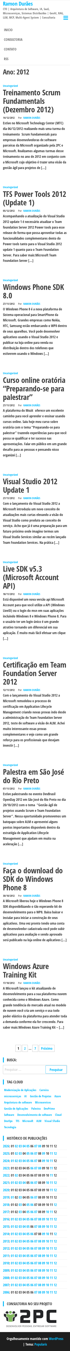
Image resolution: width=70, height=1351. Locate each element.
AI (25, 1096)
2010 (6, 1263)
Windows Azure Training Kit (26, 970)
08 (39, 1146)
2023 (6, 1168)
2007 (6, 1285)
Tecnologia (10, 1127)
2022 (6, 1175)
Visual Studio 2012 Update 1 (30, 485)
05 (28, 1146)
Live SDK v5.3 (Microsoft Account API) (31, 577)
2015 (6, 1226)
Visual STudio (52, 1121)
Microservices (43, 1102)
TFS (17, 1121)
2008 (6, 1277)
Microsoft (27, 1121)
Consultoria (13, 39)
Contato (10, 49)
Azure (57, 1096)
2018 (6, 1204)
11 (51, 1153)
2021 (6, 1182)
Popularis (40, 1344)
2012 (6, 1248)
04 (24, 1146)
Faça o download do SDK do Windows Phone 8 (33, 879)
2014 (6, 1233)
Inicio (8, 29)
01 (12, 1160)
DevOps (8, 1121)
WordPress (56, 1338)
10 (47, 1160)
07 (35, 1146)
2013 (6, 1241)
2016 (6, 1219)
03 (20, 1146)
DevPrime (49, 1108)
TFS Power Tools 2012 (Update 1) (34, 198)
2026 (6, 1146)
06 (31, 1153)
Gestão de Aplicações (16, 1108)
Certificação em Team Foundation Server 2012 (34, 673)
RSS (6, 58)
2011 (6, 1255)
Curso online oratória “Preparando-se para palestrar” (34, 388)
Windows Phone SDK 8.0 (33, 291)
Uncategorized (10, 86)
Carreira (44, 1090)
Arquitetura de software (18, 1102)
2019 (6, 1197)
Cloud (58, 1115)
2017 (6, 1211)
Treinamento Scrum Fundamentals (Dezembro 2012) (31, 101)
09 (43, 1153)
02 (16, 1146)
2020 (6, 1190)
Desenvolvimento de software (34, 1115)
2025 (6, 1153)
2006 (6, 1292)
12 (55, 1153)
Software (9, 1115)
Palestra (36, 1108)
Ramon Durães (31, 118)
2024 (6, 1160)
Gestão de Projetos (40, 1096)
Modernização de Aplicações (20, 1090)
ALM (38, 1121)
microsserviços (12, 1096)
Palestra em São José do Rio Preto (33, 776)
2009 (6, 1270)
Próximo (46, 1048)
